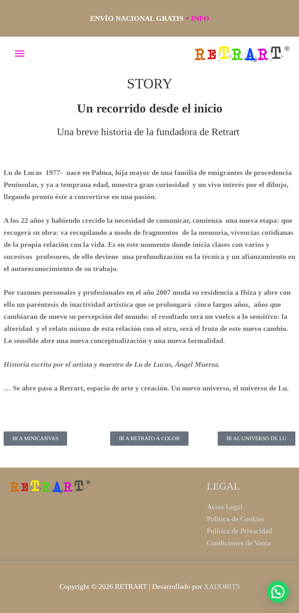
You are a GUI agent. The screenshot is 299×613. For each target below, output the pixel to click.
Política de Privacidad (239, 531)
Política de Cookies (235, 519)
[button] (278, 592)
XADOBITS (222, 586)
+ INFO (197, 18)
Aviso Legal (224, 507)
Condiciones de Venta (239, 543)
